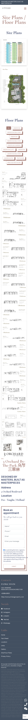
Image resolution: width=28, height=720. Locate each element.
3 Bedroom (14, 137)
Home (3, 635)
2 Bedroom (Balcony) (14, 132)
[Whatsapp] (26, 700)
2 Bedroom (16, 128)
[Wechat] (25, 709)
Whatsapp (6, 623)
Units (3, 646)
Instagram (6, 612)
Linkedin (6, 616)
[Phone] (26, 704)
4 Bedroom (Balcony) (14, 154)
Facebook (6, 609)
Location (4, 642)
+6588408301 (5, 593)
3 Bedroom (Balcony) (14, 141)
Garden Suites (8, 158)
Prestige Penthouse (14, 162)
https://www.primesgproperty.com (12, 597)
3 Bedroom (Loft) (8, 149)
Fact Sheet (4, 638)
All (9, 128)
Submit (14, 566)
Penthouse (20, 158)
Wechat (6, 619)
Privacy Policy (5, 656)
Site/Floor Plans (6, 653)
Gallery (3, 649)
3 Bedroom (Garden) (14, 145)
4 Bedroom (21, 149)
